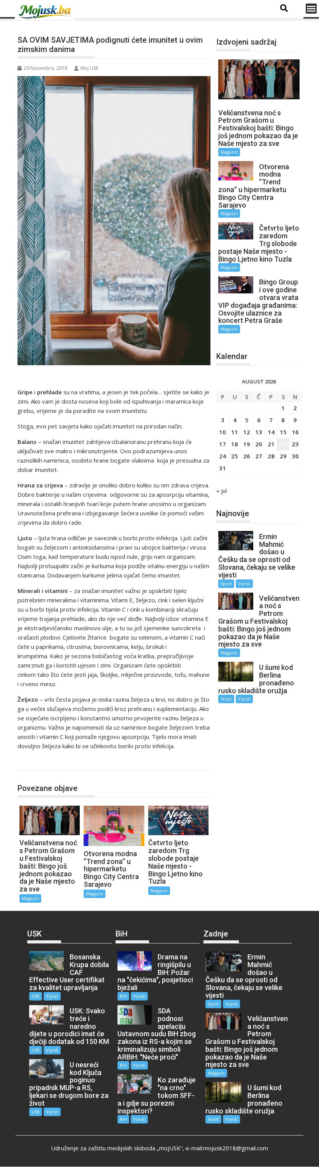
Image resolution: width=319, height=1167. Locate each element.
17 (222, 444)
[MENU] (311, 8)
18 (234, 444)
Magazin (36, 762)
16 (295, 432)
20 (258, 444)
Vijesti (244, 583)
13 (258, 432)
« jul (221, 490)
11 (234, 432)
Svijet (226, 699)
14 (271, 432)
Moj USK (89, 68)
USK (36, 996)
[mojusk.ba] (46, 12)
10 (222, 432)
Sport (226, 583)
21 (271, 444)
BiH (123, 996)
